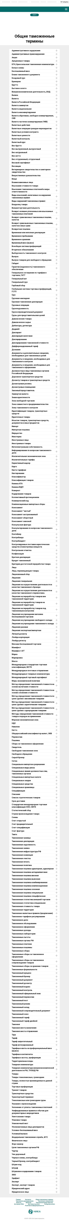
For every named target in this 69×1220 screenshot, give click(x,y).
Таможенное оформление (45, 1201)
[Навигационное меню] (66, 9)
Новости (18, 1202)
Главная (18, 1199)
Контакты (28, 1199)
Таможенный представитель (44, 1202)
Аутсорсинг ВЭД (19, 1204)
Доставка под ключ (34, 1204)
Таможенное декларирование (24, 1201)
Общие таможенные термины (44, 1199)
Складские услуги (49, 1204)
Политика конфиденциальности (34, 1205)
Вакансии (28, 1202)
